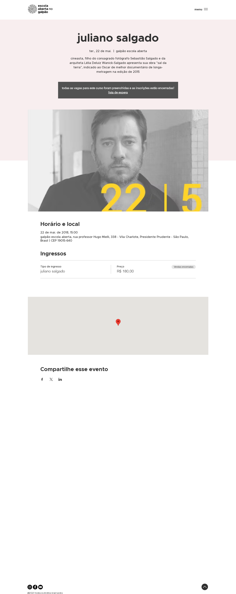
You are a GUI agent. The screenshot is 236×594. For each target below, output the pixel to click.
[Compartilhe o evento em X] (51, 379)
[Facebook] (35, 587)
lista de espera (118, 92)
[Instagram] (29, 587)
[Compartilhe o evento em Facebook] (42, 379)
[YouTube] (40, 587)
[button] (198, 9)
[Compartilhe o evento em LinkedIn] (60, 379)
